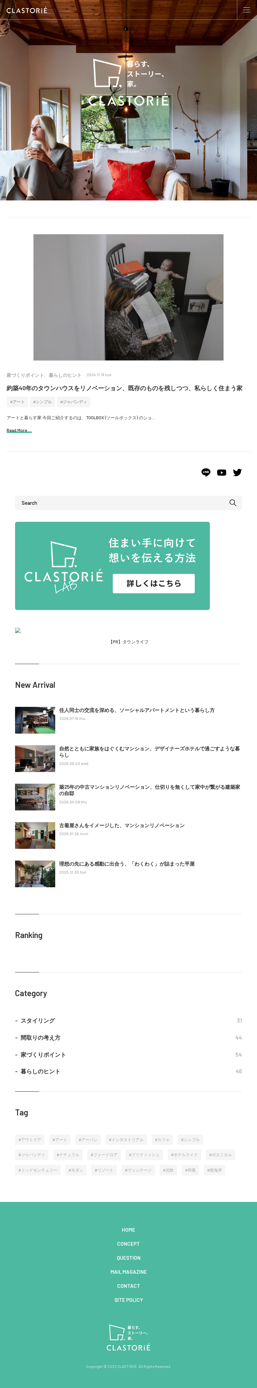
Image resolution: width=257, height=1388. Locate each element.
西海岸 (216, 1170)
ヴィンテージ (139, 1170)
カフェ (164, 1139)
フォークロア (105, 1154)
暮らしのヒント (65, 375)
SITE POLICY (128, 1300)
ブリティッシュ (146, 1154)
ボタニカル (222, 1154)
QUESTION (129, 1258)
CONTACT (128, 1286)
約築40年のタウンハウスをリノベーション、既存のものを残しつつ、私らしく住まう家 (125, 388)
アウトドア (31, 1139)
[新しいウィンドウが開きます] (205, 475)
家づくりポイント (25, 375)
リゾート (105, 1170)
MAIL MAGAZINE (128, 1272)
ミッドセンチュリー (39, 1170)
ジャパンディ (75, 401)
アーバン (89, 1139)
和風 (192, 1170)
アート (19, 401)
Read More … (19, 430)
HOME (128, 1230)
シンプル (44, 401)
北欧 (170, 1170)
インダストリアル (127, 1139)
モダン (77, 1170)
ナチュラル (69, 1154)
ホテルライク (186, 1154)
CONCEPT (128, 1244)
